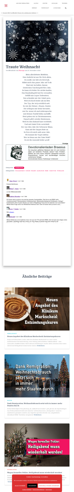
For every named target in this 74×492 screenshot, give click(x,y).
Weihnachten (19, 167)
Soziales (54, 3)
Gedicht (27, 170)
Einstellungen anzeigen (49, 486)
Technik (64, 3)
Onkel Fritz (52, 170)
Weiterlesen (41, 345)
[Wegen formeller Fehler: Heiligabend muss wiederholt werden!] (37, 445)
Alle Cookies (20, 486)
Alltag (36, 3)
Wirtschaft (45, 8)
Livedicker (56, 8)
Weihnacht (60, 170)
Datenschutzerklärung (38, 489)
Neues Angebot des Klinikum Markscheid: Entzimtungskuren (33, 336)
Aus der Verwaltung (22, 3)
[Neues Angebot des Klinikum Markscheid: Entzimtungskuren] (37, 309)
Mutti (46, 170)
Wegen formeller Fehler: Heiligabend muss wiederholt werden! (34, 472)
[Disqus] (37, 200)
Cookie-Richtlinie (27, 489)
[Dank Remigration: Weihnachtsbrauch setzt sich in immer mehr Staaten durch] (37, 375)
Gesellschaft (12, 333)
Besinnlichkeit (20, 170)
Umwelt (34, 8)
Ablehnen (32, 486)
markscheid (40, 170)
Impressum (48, 489)
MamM (33, 170)
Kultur (45, 3)
